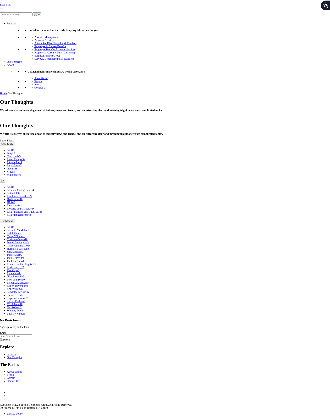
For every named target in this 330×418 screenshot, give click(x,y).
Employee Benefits (19, 196)
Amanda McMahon (18, 230)
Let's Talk (5, 4)
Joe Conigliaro (15, 261)
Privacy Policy (15, 413)
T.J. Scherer (15, 304)
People (38, 81)
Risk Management (19, 214)
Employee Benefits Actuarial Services (54, 49)
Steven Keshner (16, 301)
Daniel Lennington (18, 242)
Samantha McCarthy (19, 291)
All (10, 149)
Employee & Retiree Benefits (50, 46)
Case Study (7, 144)
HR (11, 202)
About (10, 64)
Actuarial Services (44, 40)
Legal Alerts (14, 165)
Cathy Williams (16, 236)
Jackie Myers (15, 254)
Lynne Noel (14, 273)
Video (11, 171)
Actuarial (13, 193)
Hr (2, 181)
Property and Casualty (20, 208)
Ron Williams (15, 288)
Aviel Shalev (14, 233)
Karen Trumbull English (21, 264)
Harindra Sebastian (18, 248)
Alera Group (41, 78)
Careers (11, 377)
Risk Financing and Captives (24, 211)
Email (3, 332)
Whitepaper (14, 174)
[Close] (2, 11)
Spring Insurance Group (47, 55)
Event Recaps (16, 159)
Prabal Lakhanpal (18, 282)
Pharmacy (13, 205)
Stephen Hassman (17, 298)
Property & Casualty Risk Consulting (54, 52)
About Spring (14, 371)
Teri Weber (14, 307)
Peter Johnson (16, 279)
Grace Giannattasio (18, 245)
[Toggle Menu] (1, 18)
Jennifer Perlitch (17, 257)
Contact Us (40, 87)
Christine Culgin (17, 239)
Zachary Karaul (16, 313)
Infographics (14, 162)
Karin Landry (15, 267)
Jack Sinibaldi (15, 251)
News (37, 84)
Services (11, 23)
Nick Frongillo (15, 276)
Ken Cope (13, 270)
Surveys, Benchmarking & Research (54, 58)
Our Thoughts (14, 61)
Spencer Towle (16, 295)
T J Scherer (7, 221)
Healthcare (15, 199)
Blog (11, 153)
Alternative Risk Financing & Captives (55, 43)
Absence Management (46, 37)
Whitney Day (15, 310)
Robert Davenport (17, 285)
